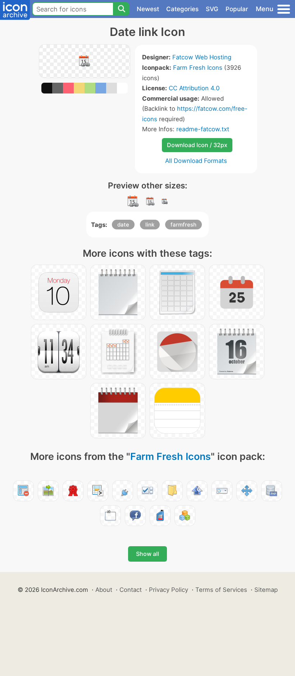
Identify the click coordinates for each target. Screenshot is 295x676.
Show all (147, 553)
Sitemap (266, 589)
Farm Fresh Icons (197, 67)
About (103, 589)
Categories (182, 9)
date (123, 224)
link (149, 224)
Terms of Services (221, 589)
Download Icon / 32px (197, 145)
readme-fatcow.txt (202, 129)
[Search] (121, 9)
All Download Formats (196, 160)
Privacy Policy (168, 589)
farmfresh (183, 224)
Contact (130, 589)
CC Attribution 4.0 (194, 88)
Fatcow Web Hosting (201, 57)
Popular (237, 9)
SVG (212, 9)
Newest (148, 9)
